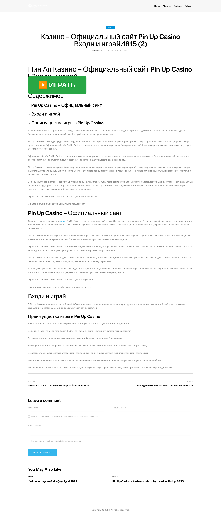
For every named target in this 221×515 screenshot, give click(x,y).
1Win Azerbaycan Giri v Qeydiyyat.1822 (52, 481)
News (110, 28)
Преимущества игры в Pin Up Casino (67, 122)
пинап (63, 221)
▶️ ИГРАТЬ (57, 85)
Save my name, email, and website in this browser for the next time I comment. (64, 416)
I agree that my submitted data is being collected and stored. (57, 441)
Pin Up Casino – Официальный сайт (66, 105)
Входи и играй (45, 114)
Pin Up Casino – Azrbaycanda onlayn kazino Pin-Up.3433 (148, 481)
